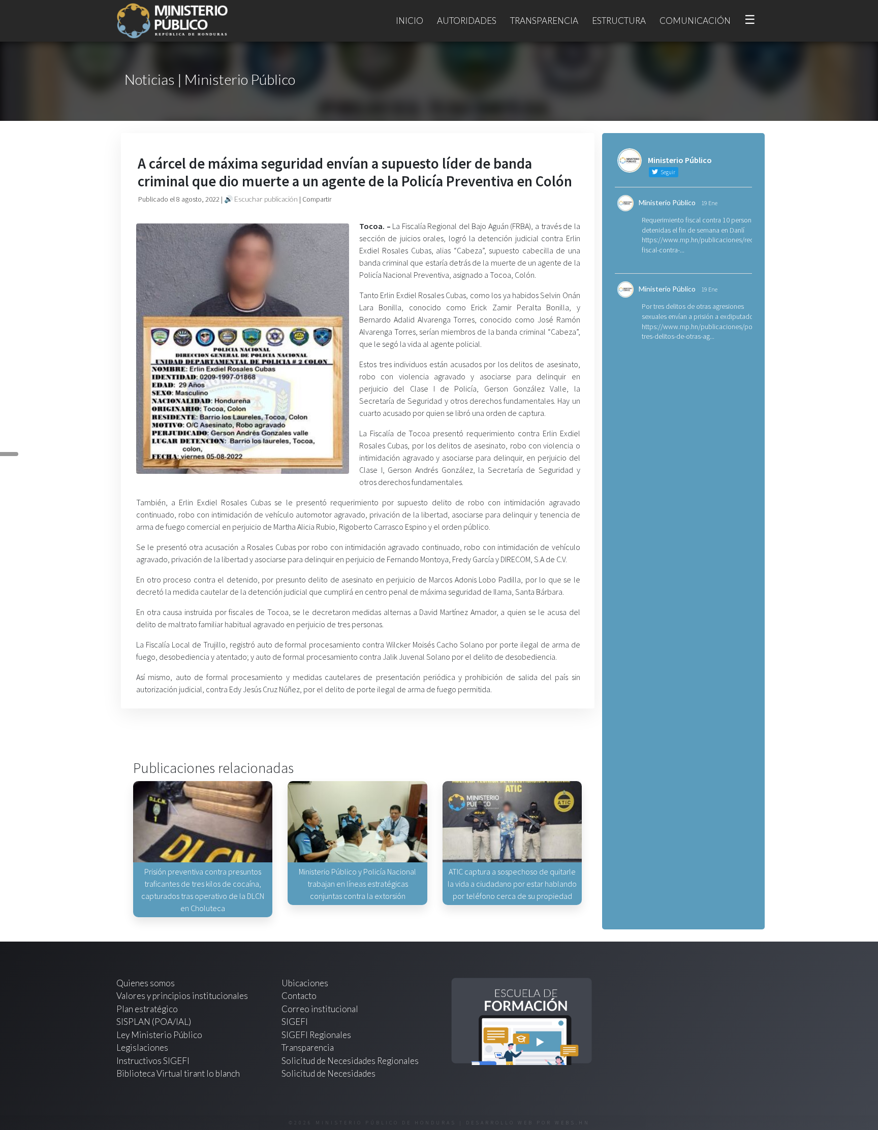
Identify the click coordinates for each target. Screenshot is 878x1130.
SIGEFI (294, 1021)
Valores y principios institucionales (182, 995)
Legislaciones (142, 1047)
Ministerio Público (667, 202)
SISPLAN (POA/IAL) (153, 1021)
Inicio (409, 20)
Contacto (299, 995)
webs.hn (572, 1122)
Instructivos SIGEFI (153, 1060)
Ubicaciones (304, 983)
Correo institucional (319, 1009)
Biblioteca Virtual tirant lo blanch (178, 1073)
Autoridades (466, 20)
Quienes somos (145, 983)
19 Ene (709, 203)
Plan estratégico (147, 1009)
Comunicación (695, 20)
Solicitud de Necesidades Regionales (350, 1060)
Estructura (619, 20)
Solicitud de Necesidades (328, 1073)
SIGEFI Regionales (316, 1034)
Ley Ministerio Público (159, 1034)
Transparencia (544, 20)
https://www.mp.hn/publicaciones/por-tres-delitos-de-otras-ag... (699, 331)
